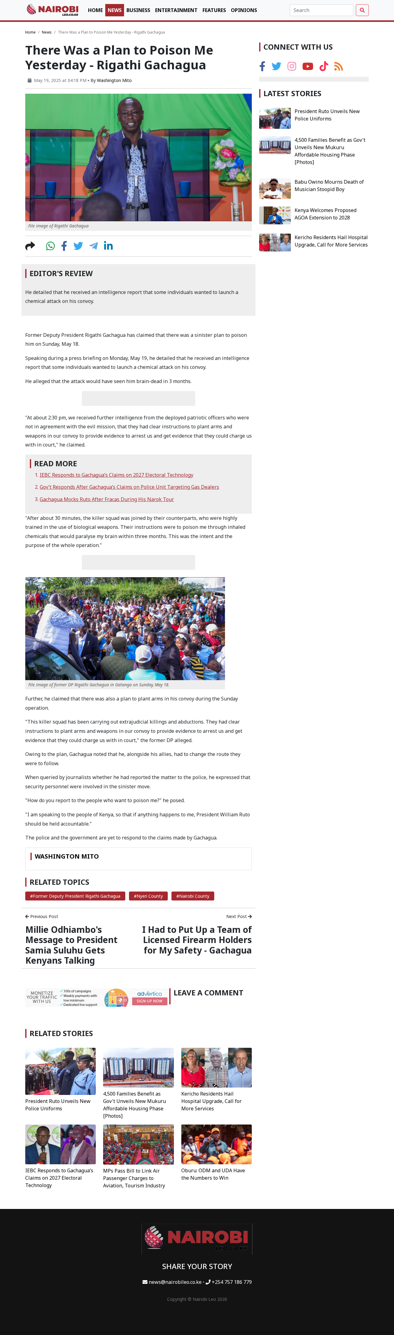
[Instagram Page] (291, 68)
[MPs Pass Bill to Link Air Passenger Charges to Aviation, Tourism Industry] (138, 1144)
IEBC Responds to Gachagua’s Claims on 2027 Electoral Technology (116, 475)
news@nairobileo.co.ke (175, 1282)
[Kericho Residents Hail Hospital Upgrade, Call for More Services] (216, 1067)
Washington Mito (114, 80)
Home (95, 10)
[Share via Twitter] (78, 247)
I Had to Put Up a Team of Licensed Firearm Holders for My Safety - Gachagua (197, 940)
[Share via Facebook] (64, 247)
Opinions (244, 10)
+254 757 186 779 (231, 1282)
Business (138, 10)
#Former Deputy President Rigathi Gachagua (75, 896)
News (115, 10)
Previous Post (43, 916)
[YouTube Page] (307, 68)
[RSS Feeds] (338, 68)
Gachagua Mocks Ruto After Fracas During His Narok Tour (107, 499)
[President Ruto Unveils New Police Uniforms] (60, 1071)
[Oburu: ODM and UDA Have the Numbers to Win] (216, 1144)
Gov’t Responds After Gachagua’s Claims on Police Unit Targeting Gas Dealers (129, 487)
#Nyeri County (148, 896)
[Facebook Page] (262, 68)
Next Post (237, 916)
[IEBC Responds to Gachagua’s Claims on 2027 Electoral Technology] (60, 1144)
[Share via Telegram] (93, 247)
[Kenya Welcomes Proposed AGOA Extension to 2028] (275, 215)
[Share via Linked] (108, 247)
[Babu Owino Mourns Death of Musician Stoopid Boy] (275, 188)
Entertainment (176, 10)
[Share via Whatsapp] (50, 247)
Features (214, 10)
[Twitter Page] (276, 68)
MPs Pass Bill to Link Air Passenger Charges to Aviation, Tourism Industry (134, 1178)
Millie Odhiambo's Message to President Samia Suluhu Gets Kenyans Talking (71, 945)
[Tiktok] (324, 68)
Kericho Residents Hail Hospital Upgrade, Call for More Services (211, 1101)
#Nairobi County (192, 896)
